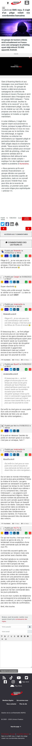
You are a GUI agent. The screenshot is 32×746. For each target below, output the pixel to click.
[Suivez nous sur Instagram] (13, 682)
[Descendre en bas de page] (14, 256)
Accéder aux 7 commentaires (16, 234)
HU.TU (17, 528)
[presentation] (1, 636)
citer (6, 256)
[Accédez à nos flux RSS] (4, 678)
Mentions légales (7, 700)
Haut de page (15, 726)
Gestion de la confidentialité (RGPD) (13, 713)
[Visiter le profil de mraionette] (2, 305)
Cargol (17, 277)
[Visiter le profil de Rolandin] (2, 251)
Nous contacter (11, 704)
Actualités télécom (23, 734)
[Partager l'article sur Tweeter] (3, 225)
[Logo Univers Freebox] (16, 3)
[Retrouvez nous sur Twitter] (27, 678)
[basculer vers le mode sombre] (8, 3)
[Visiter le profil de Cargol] (2, 277)
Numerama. (24, 164)
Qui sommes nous (22, 700)
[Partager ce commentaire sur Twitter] (11, 256)
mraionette (18, 304)
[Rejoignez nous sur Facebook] (5, 682)
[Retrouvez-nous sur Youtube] (19, 678)
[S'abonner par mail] (17, 225)
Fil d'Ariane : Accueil (8, 734)
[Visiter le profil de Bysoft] (2, 365)
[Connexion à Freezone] (27, 3)
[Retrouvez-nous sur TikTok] (11, 678)
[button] (1, 636)
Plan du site (23, 704)
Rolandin (17, 251)
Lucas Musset (26, 218)
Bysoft (16, 364)
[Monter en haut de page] (18, 256)
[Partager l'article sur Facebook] (7, 225)
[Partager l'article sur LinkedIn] (12, 225)
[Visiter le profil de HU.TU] (2, 528)
